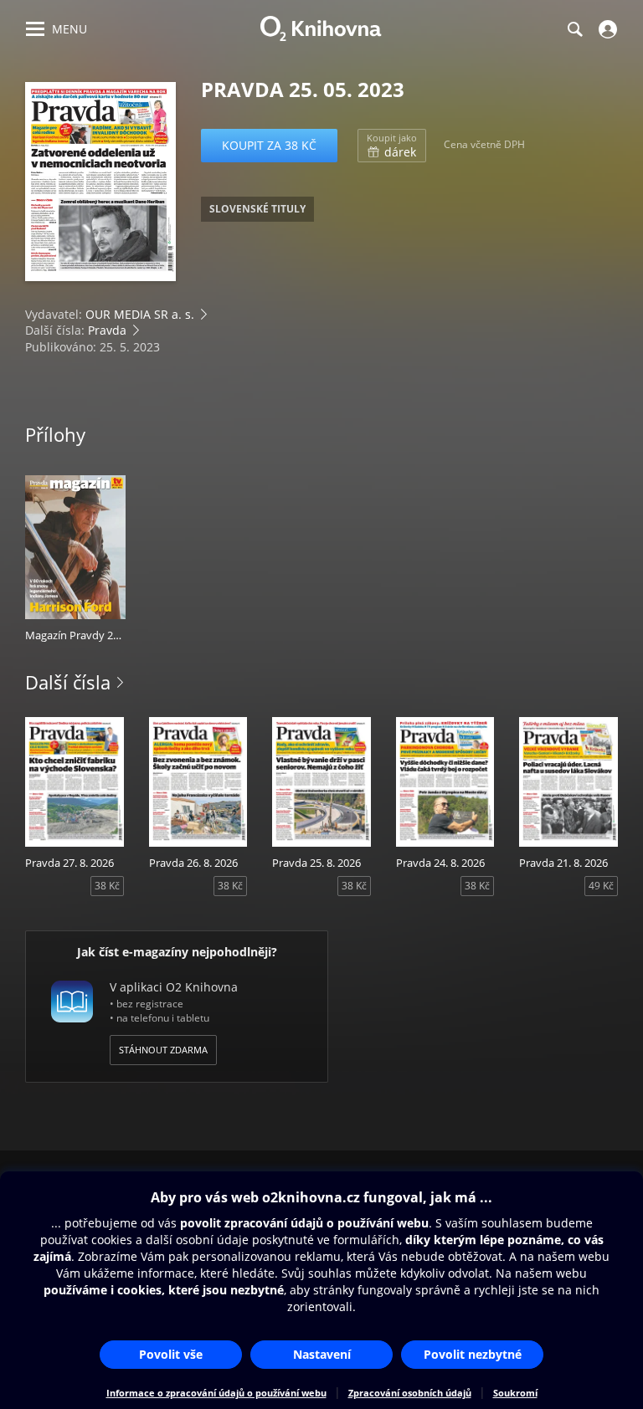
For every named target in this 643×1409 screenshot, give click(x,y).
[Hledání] (574, 29)
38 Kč (107, 886)
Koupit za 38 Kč (269, 145)
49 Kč (601, 886)
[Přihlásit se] (605, 29)
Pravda (107, 330)
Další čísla (68, 681)
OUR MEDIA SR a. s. (139, 314)
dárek (392, 145)
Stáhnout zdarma (163, 1049)
